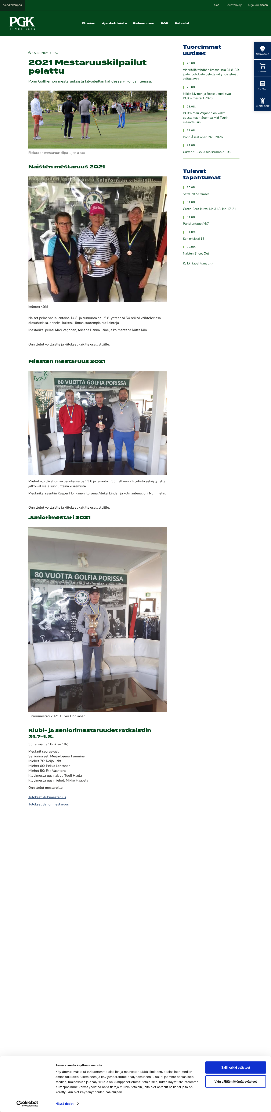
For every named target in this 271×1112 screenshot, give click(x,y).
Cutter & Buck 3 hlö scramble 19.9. (207, 152)
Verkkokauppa (12, 5)
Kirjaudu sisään (258, 5)
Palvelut (182, 23)
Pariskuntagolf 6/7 (196, 224)
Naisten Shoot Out (196, 253)
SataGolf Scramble (196, 194)
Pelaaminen (143, 23)
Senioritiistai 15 (193, 239)
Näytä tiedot (64, 1103)
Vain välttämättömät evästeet (235, 1081)
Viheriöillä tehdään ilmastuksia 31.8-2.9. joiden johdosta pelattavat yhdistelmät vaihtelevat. (211, 75)
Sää (216, 5)
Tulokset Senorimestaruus (48, 804)
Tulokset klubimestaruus (47, 797)
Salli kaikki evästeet (235, 1067)
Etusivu (88, 23)
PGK (164, 23)
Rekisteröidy (233, 5)
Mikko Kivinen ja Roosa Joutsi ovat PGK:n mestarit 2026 (207, 96)
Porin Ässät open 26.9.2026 (203, 137)
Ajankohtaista (114, 23)
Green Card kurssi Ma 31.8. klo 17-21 (209, 209)
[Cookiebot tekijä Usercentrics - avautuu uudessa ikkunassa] (27, 1104)
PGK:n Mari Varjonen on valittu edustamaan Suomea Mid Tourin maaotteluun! (205, 118)
